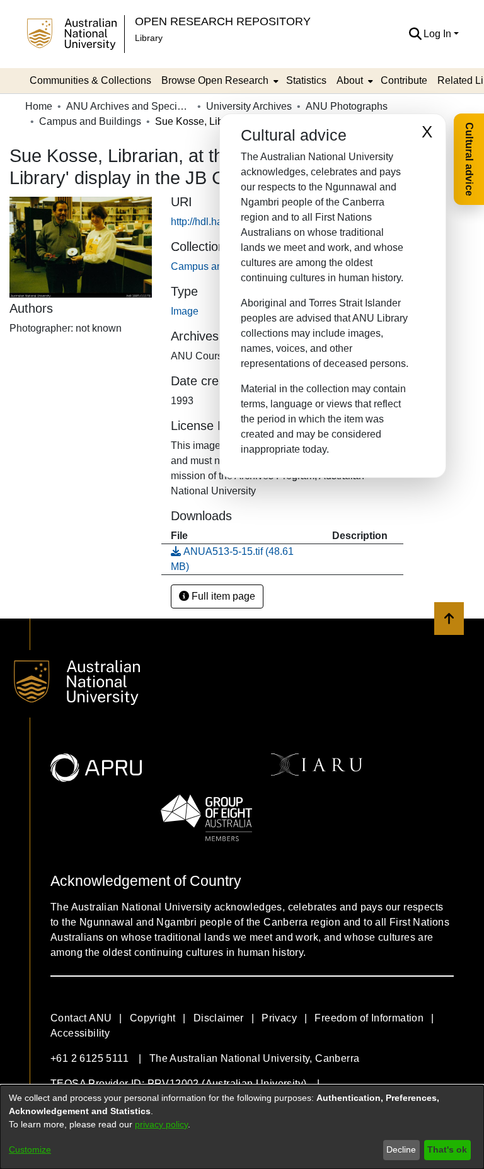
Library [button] (149, 38)
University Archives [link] (249, 106)
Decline (401, 1149)
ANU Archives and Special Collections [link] (129, 106)
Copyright (153, 1018)
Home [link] (38, 106)
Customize (30, 1149)
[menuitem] (218, 80)
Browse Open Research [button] (214, 80)
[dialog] (242, 1127)
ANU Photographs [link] (347, 106)
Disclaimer (218, 1018)
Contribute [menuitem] (404, 80)
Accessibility (80, 1033)
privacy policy (161, 1124)
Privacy (279, 1018)
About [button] (350, 80)
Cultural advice (469, 159)
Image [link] (185, 311)
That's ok (447, 1149)
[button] (415, 34)
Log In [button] (439, 33)
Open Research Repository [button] (223, 21)
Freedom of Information (369, 1018)
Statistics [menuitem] (306, 80)
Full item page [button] (222, 596)
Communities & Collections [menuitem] (90, 80)
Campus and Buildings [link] (90, 121)
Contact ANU (81, 1018)
